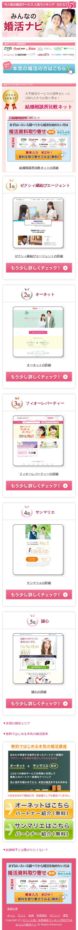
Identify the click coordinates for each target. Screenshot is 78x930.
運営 (65, 915)
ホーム (11, 915)
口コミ (22, 915)
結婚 (31, 915)
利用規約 (42, 915)
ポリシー (55, 915)
